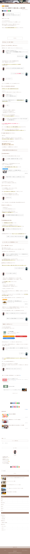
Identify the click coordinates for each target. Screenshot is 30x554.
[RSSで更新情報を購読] (19, 407)
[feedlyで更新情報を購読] (17, 407)
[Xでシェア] (2, 11)
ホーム (5, 550)
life (2, 500)
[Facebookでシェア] (4, 11)
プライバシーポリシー (25, 550)
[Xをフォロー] (11, 407)
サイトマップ (15, 550)
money (3, 504)
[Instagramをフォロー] (12, 407)
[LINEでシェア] (8, 11)
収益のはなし (3, 520)
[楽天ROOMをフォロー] (15, 407)
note (2, 506)
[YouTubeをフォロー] (14, 407)
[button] (10, 11)
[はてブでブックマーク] (5, 11)
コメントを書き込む (15, 440)
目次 (14, 473)
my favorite (3, 502)
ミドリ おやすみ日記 (10, 331)
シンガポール (4, 526)
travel (2, 508)
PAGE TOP (15, 547)
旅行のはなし (3, 524)
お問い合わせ (15, 551)
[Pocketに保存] (7, 11)
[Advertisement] (15, 32)
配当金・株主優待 (5, 522)
